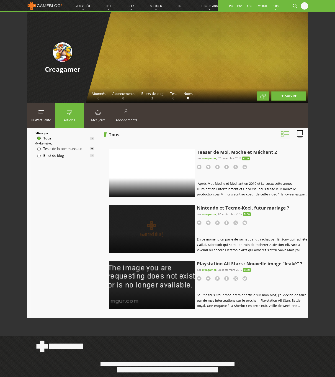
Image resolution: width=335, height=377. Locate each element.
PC (231, 6)
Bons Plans (209, 6)
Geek (131, 6)
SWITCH (262, 6)
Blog (246, 158)
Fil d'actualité (41, 120)
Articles (69, 120)
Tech (108, 6)
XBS (249, 6)
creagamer (209, 158)
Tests (181, 6)
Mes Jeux (98, 120)
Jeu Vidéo (83, 6)
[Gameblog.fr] (45, 5)
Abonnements (126, 120)
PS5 (239, 6)
